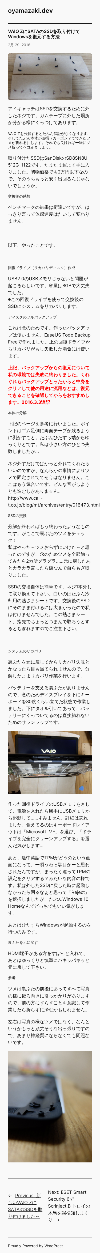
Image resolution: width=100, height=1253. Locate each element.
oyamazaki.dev (30, 10)
